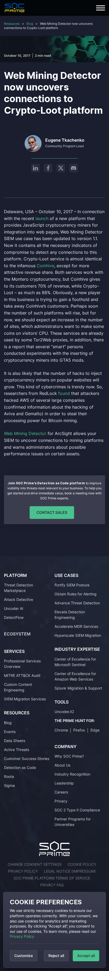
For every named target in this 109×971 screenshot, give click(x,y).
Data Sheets (14, 740)
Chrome (61, 730)
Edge (94, 730)
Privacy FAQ (52, 885)
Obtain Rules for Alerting (75, 594)
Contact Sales (52, 512)
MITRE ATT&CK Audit (22, 675)
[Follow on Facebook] (48, 168)
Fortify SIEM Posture (71, 585)
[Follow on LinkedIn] (35, 168)
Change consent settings (35, 864)
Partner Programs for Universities (72, 822)
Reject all (56, 955)
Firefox (79, 730)
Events (10, 731)
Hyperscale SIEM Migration (77, 635)
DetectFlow (14, 617)
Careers (61, 792)
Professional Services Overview (22, 664)
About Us (62, 765)
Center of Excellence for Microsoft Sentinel (75, 662)
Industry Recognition (72, 774)
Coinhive (45, 265)
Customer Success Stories (26, 758)
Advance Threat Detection (77, 603)
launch (41, 218)
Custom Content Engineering (18, 687)
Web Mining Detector (25, 433)
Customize (23, 955)
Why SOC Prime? (69, 756)
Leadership (64, 783)
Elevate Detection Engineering (69, 615)
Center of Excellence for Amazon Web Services (75, 676)
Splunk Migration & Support (78, 688)
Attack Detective (18, 599)
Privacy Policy (22, 936)
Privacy (60, 801)
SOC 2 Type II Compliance (77, 810)
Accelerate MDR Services (76, 626)
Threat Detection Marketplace (18, 588)
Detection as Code (20, 767)
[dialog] (54, 930)
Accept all (86, 955)
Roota (9, 776)
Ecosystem (17, 634)
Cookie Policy (82, 864)
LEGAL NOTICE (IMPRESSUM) (70, 871)
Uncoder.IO (64, 711)
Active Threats (16, 749)
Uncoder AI (13, 608)
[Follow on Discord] (73, 168)
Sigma (9, 785)
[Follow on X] (61, 168)
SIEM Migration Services (25, 699)
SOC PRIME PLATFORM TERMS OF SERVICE (51, 878)
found (64, 393)
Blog (29, 24)
